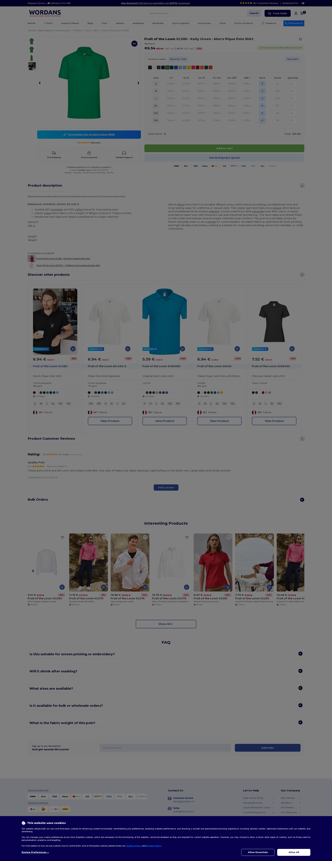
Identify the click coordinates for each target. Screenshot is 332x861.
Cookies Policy (134, 846)
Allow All (294, 852)
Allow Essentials (258, 852)
